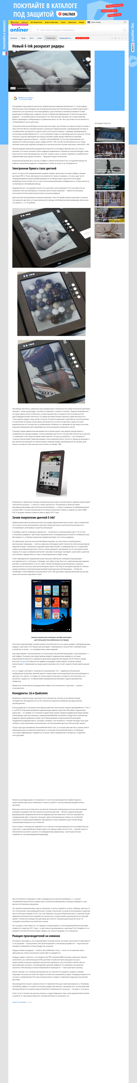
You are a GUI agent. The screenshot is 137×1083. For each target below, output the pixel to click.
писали (22, 661)
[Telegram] (112, 38)
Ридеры (29, 1002)
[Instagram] (115, 38)
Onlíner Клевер (96, 22)
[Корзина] (125, 30)
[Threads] (126, 38)
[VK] (119, 38)
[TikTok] (122, 38)
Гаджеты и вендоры (19, 1002)
